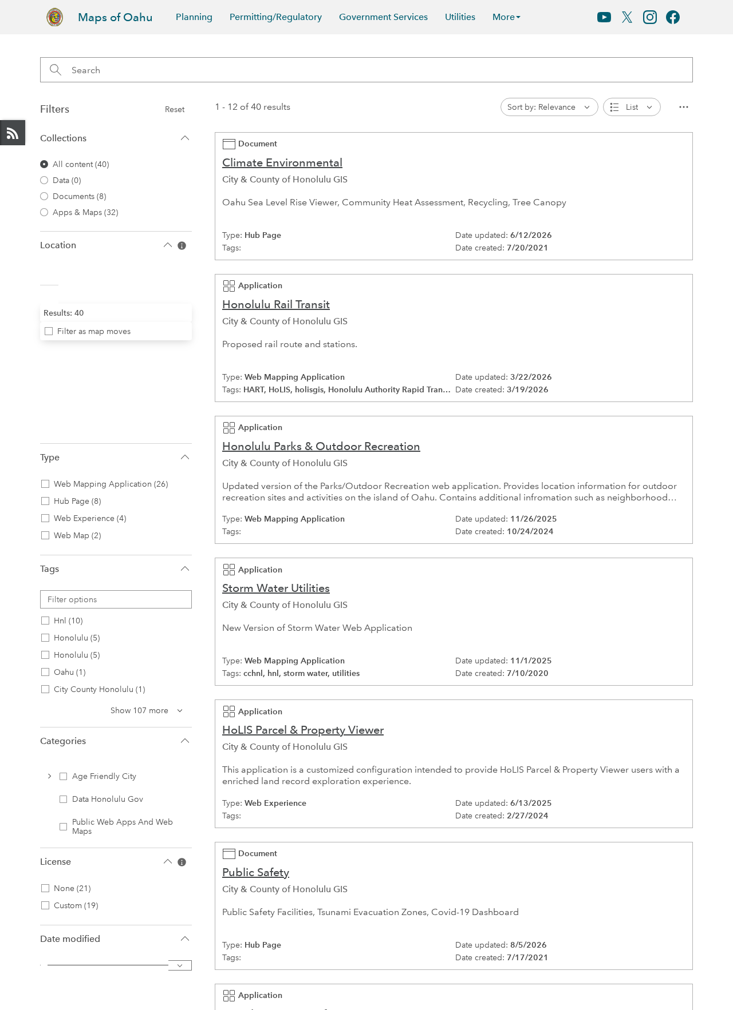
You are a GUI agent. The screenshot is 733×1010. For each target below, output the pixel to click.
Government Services (383, 16)
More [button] (503, 16)
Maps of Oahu (115, 17)
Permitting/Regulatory (276, 16)
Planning (194, 16)
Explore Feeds (12, 132)
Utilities (460, 16)
